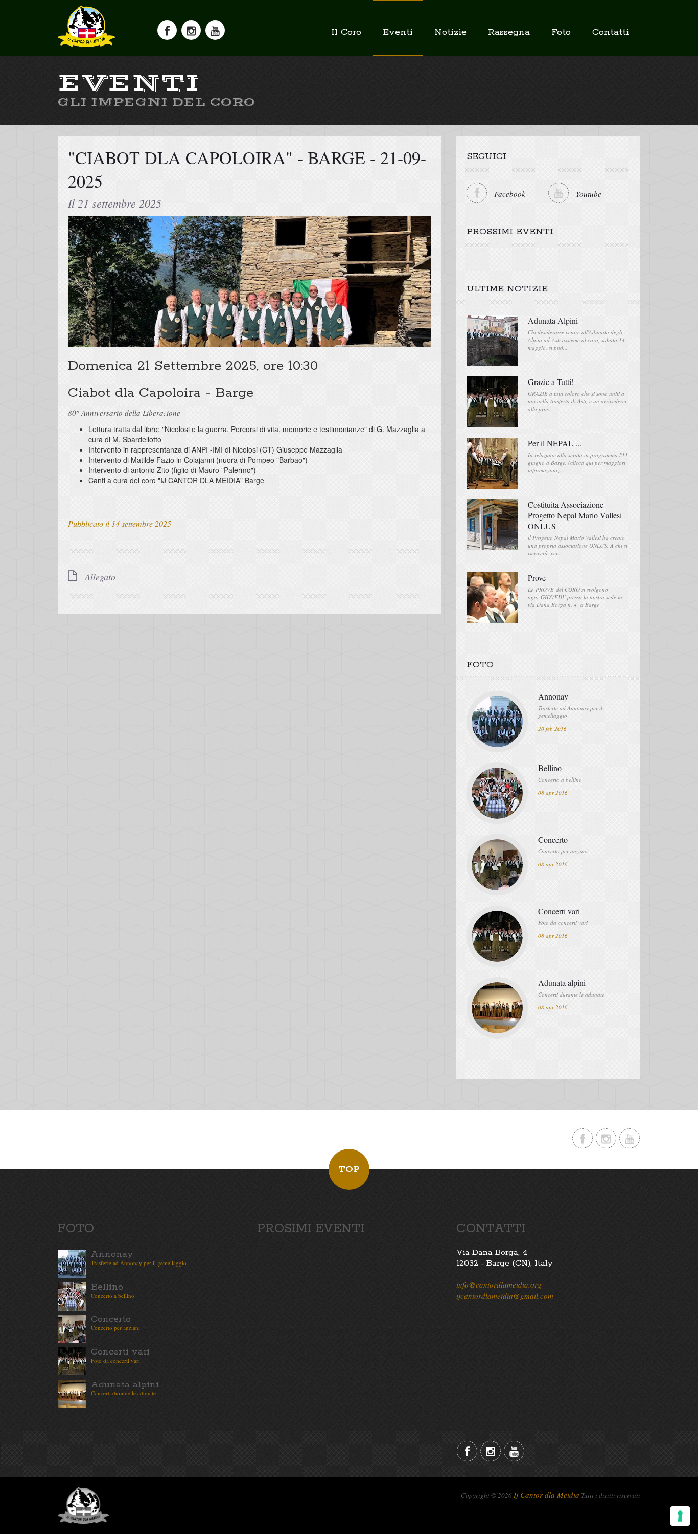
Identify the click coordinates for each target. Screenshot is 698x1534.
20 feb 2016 (552, 728)
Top (349, 1169)
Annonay (553, 696)
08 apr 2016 (553, 792)
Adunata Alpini (553, 320)
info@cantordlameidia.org (499, 1284)
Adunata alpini (562, 982)
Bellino (550, 767)
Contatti (610, 32)
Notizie (450, 32)
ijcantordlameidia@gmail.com (504, 1296)
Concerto (553, 839)
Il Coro (346, 32)
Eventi (398, 32)
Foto (561, 32)
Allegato (98, 577)
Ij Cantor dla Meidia (546, 1495)
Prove (537, 577)
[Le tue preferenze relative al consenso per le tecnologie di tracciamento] (680, 1516)
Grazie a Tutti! (551, 381)
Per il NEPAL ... (554, 443)
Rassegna (509, 32)
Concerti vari (559, 911)
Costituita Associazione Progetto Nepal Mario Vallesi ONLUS (575, 515)
